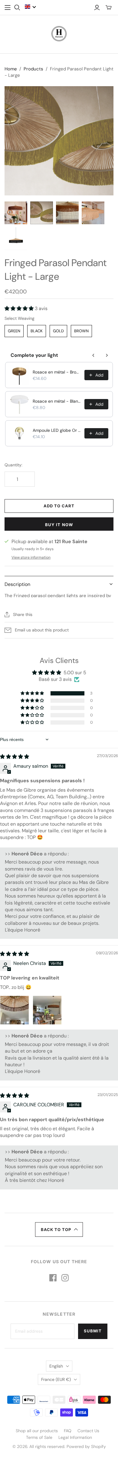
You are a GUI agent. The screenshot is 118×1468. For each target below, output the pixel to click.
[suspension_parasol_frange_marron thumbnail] (16, 212)
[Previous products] (93, 355)
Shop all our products (37, 1430)
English (56, 1366)
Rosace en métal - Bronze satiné (57, 372)
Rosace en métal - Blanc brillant (57, 401)
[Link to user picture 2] (47, 1010)
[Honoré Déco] (59, 33)
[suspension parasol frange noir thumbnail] (16, 238)
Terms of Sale (39, 1437)
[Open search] (17, 8)
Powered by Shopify (86, 1446)
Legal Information (75, 1437)
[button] (30, 7)
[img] (14, 756)
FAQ (67, 1430)
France (56, 1379)
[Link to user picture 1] (14, 1010)
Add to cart (59, 505)
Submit (93, 1330)
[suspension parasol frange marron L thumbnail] (67, 212)
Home (11, 69)
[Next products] (106, 355)
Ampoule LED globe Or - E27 (57, 430)
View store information (31, 557)
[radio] (14, 331)
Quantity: (13, 465)
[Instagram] (65, 1277)
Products (33, 69)
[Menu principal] (8, 8)
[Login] (97, 7)
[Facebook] (53, 1277)
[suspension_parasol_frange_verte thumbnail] (41, 212)
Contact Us (88, 1430)
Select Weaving (19, 318)
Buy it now (59, 524)
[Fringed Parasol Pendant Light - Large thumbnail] (93, 212)
